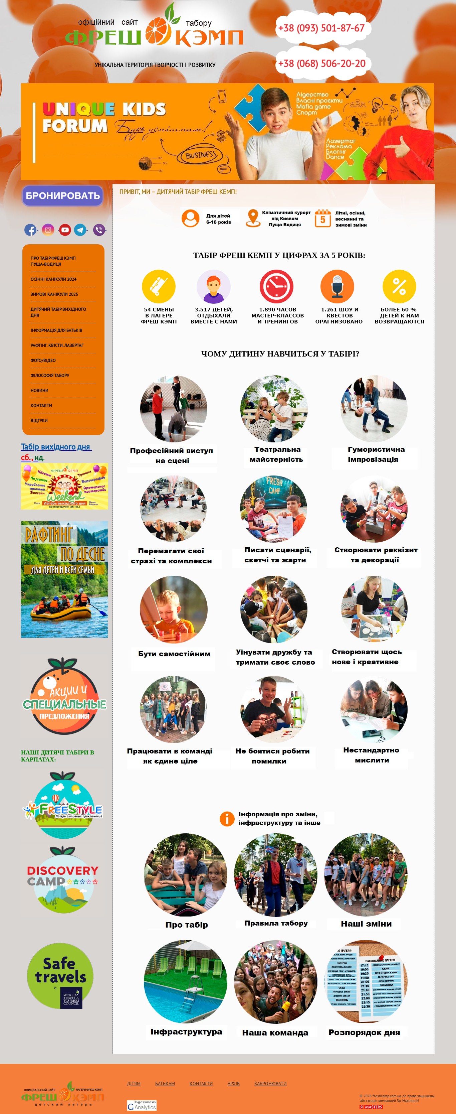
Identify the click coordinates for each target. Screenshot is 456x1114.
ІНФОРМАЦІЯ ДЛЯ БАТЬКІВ (56, 330)
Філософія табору (50, 375)
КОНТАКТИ (41, 405)
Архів (234, 1084)
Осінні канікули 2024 (53, 279)
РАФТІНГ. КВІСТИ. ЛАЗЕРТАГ (57, 345)
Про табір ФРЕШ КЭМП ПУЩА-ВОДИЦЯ (53, 261)
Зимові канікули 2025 (54, 294)
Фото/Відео (43, 360)
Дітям (134, 1084)
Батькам (165, 1084)
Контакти (201, 1084)
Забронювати (270, 1084)
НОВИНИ (39, 390)
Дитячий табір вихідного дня (58, 312)
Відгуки (39, 420)
